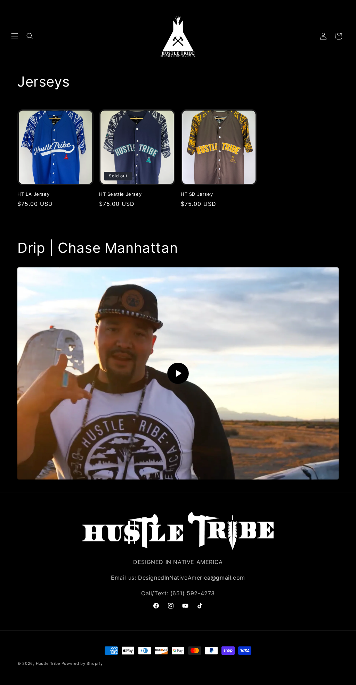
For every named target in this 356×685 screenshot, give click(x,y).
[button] (14, 36)
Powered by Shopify (82, 663)
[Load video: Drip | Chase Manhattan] (178, 373)
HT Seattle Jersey (120, 194)
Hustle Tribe (48, 663)
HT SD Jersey (197, 194)
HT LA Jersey (33, 194)
